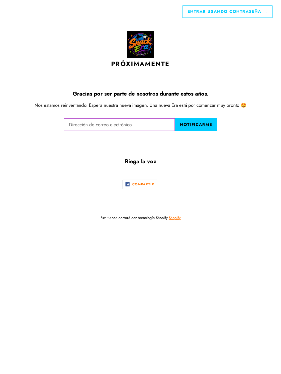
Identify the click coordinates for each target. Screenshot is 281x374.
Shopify (175, 217)
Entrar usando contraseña (227, 11)
